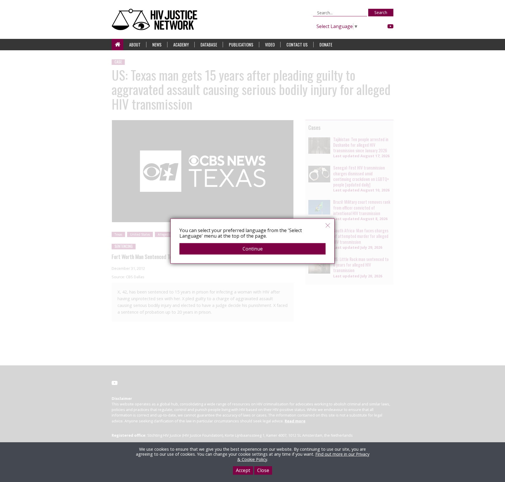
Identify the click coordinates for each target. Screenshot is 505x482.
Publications (241, 45)
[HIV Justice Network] (156, 19)
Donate (325, 45)
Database (208, 45)
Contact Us (297, 45)
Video (270, 45)
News (157, 45)
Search (380, 12)
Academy (181, 45)
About (135, 45)
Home (117, 44)
